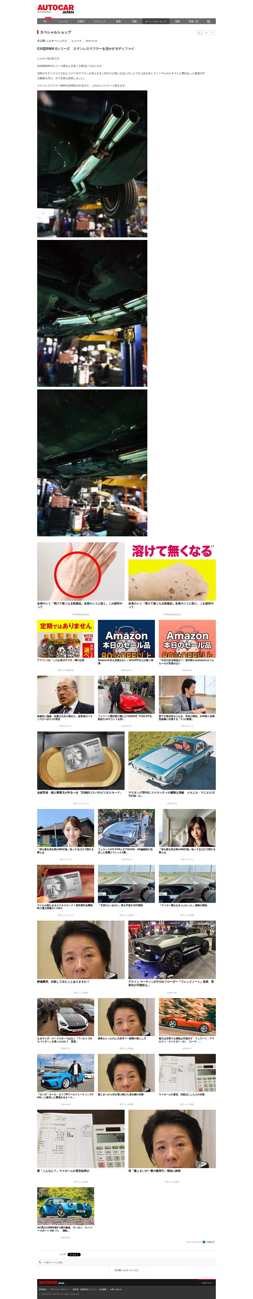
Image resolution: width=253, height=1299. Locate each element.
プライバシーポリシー (59, 1289)
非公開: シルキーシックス (52, 40)
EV (45, 21)
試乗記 (81, 21)
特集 (134, 21)
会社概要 (103, 1289)
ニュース (63, 21)
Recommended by (194, 1241)
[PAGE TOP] (207, 1282)
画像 (118, 21)
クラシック (100, 21)
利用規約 (42, 1289)
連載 (177, 21)
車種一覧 (193, 21)
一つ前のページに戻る (52, 1262)
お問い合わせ (116, 1289)
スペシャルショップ (156, 21)
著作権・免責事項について (84, 1289)
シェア (63, 1254)
